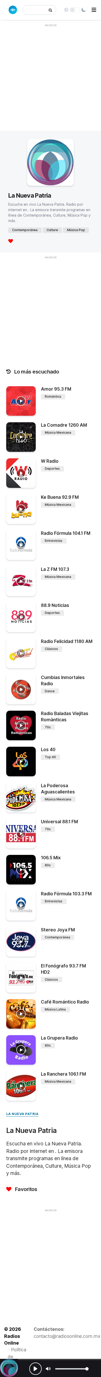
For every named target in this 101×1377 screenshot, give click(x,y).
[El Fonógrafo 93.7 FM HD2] (21, 978)
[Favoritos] (10, 241)
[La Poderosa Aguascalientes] (21, 797)
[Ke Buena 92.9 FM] (21, 509)
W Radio (50, 461)
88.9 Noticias (55, 605)
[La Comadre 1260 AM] (21, 437)
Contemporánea (25, 230)
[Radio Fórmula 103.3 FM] (21, 906)
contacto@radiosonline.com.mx (67, 1336)
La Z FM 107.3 (55, 569)
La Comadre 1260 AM (64, 425)
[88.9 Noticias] (21, 617)
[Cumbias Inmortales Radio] (21, 689)
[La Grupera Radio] (21, 1050)
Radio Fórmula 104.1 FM (65, 533)
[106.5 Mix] (21, 869)
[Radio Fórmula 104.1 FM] (21, 545)
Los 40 (48, 749)
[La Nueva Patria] (9, 1368)
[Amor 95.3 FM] (21, 401)
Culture (52, 230)
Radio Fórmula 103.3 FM (66, 893)
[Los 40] (21, 761)
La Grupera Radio (59, 1038)
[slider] (72, 1368)
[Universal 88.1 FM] (21, 833)
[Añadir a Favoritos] (31, 411)
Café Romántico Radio (65, 1002)
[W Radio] (21, 473)
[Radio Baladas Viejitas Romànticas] (21, 725)
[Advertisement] (50, 80)
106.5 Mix (51, 857)
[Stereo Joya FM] (21, 942)
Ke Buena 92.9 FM (60, 497)
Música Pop (76, 230)
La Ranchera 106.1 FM (63, 1074)
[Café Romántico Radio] (21, 1014)
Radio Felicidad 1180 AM (66, 641)
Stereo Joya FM (58, 929)
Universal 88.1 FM (59, 821)
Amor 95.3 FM (56, 389)
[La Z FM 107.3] (21, 581)
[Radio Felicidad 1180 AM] (21, 653)
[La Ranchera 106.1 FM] (21, 1086)
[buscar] (50, 10)
